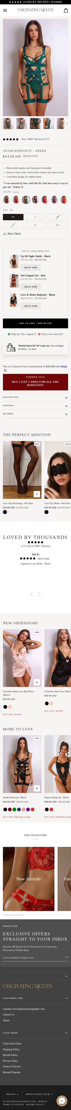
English (11, 1094)
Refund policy (35, 1104)
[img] (35, 542)
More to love (18, 729)
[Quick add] (37, 682)
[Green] (27, 201)
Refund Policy (10, 1055)
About (6, 1020)
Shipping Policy (11, 1049)
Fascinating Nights (18, 1101)
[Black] (7, 201)
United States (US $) (37, 1094)
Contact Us (8, 1014)
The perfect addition (27, 435)
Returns (8, 413)
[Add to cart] (37, 494)
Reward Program (11, 1072)
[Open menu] (8, 10)
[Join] (65, 957)
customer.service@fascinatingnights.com (24, 1009)
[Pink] (46, 201)
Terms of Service (12, 1066)
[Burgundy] (17, 201)
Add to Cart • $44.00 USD (35, 323)
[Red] (64, 201)
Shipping (8, 405)
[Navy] (36, 201)
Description (10, 397)
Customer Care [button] (13, 998)
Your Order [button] (10, 1033)
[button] (32, 594)
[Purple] (55, 201)
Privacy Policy (10, 1061)
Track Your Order (12, 1043)
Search (42, 1101)
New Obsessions (20, 623)
